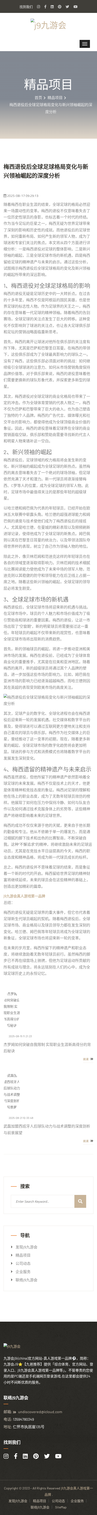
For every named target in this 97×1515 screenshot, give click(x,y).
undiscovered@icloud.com (40, 1411)
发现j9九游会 (26, 1247)
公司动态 (23, 1263)
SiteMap (61, 1507)
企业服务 (23, 1271)
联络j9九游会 (26, 1280)
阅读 (86, 1059)
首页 (38, 97)
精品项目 (55, 97)
